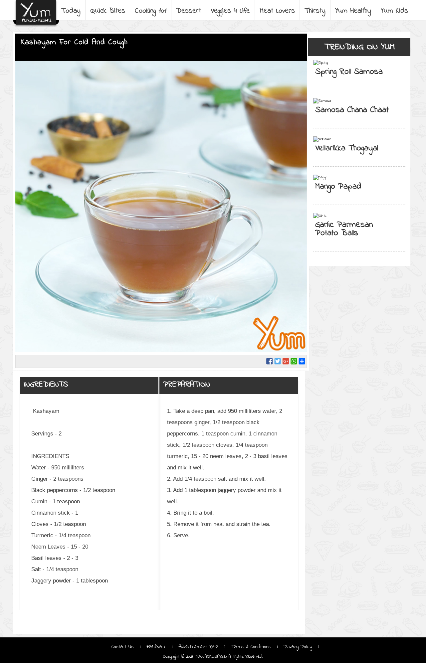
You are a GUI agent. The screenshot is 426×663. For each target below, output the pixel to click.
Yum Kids (394, 11)
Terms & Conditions (251, 646)
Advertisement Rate (198, 646)
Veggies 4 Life (230, 11)
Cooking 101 (150, 11)
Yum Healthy (353, 11)
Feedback (156, 646)
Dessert (188, 11)
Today (71, 11)
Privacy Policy (298, 646)
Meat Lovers (277, 11)
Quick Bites (107, 11)
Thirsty (315, 11)
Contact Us (123, 646)
